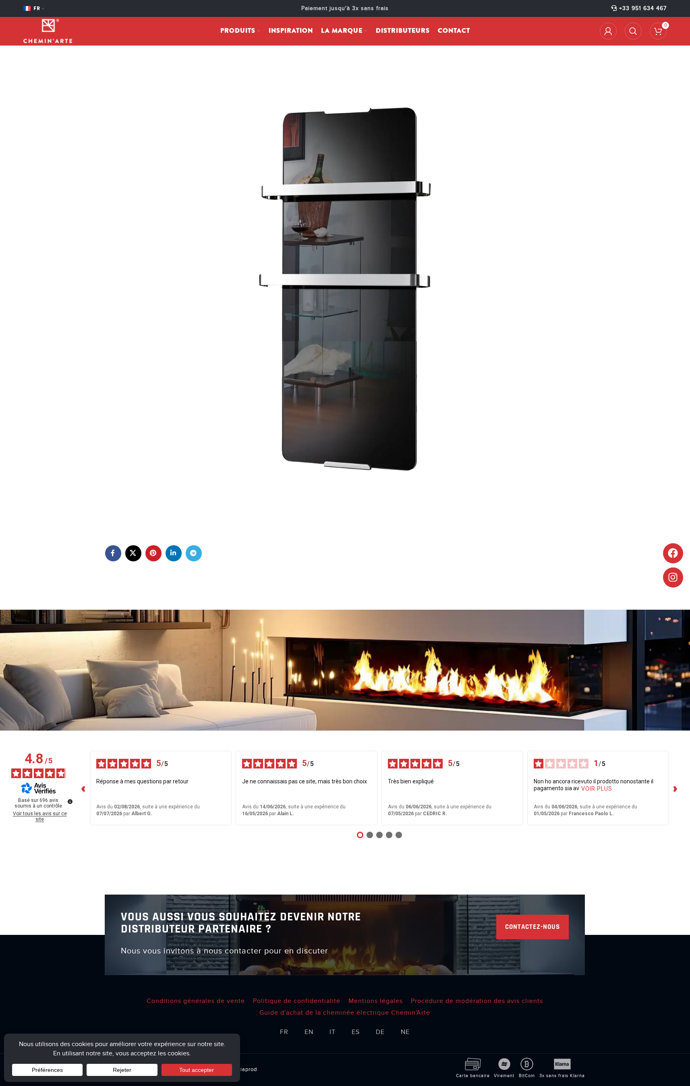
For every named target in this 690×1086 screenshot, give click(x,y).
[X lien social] (133, 553)
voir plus (596, 788)
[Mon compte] (608, 31)
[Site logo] (47, 31)
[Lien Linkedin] (174, 553)
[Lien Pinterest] (153, 553)
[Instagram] (673, 577)
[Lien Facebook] (113, 553)
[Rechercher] (633, 31)
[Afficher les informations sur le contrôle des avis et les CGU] (70, 801)
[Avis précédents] (83, 788)
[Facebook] (673, 553)
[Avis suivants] (675, 788)
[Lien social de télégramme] (194, 553)
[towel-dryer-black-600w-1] (345, 288)
